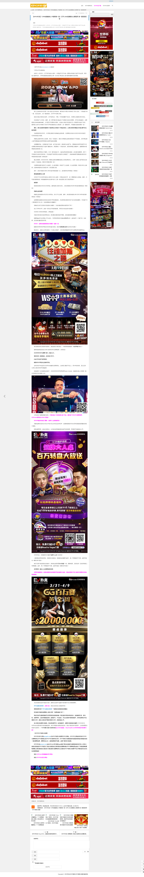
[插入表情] (83, 852)
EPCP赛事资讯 (88, 5)
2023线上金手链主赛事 (101, 113)
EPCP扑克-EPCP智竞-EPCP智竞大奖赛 (74, 874)
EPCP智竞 (67, 806)
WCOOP (110, 113)
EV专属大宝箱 (105, 116)
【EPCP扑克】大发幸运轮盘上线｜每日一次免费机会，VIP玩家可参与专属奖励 (81, 827)
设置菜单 (111, 1)
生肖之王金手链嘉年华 (98, 105)
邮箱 (34, 856)
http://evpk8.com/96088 (72, 727)
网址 (34, 860)
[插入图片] (86, 852)
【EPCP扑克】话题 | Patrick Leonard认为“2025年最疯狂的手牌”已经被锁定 (105, 148)
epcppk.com (47, 736)
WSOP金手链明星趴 (107, 112)
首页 (82, 5)
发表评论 (82, 13)
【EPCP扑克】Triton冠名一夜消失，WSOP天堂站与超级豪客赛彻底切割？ (52, 822)
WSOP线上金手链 (108, 106)
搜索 (93, 11)
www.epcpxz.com (46, 67)
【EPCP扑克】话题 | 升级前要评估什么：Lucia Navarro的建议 (105, 134)
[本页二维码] (142, 872)
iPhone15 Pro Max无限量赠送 (103, 103)
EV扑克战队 (96, 110)
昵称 (34, 852)
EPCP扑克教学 (106, 5)
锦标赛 (99, 115)
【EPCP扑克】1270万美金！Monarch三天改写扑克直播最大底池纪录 (105, 162)
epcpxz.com (43, 744)
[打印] (76, 13)
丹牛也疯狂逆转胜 (47, 709)
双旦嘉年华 (101, 108)
